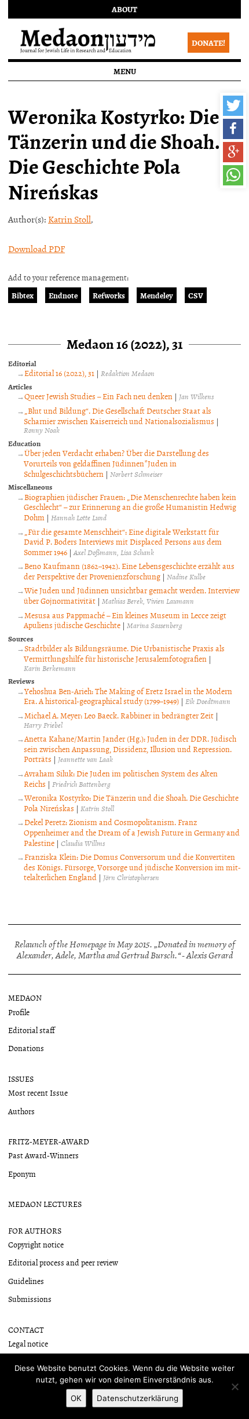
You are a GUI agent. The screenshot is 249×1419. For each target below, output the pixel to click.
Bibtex (23, 295)
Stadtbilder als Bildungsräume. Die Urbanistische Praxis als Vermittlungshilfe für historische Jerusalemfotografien (124, 653)
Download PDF (36, 249)
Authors (21, 1111)
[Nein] (234, 1386)
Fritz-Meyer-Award (48, 1141)
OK (76, 1398)
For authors (34, 1230)
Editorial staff (31, 1030)
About (124, 9)
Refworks (109, 295)
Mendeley (156, 295)
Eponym (22, 1174)
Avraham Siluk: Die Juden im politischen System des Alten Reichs (121, 778)
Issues (21, 1079)
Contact (26, 1329)
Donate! (208, 43)
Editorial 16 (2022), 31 (59, 373)
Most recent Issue (38, 1092)
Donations (26, 1048)
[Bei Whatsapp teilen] (233, 175)
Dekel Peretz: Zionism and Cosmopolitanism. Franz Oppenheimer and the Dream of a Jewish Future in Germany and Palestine (132, 832)
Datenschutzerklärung (137, 1398)
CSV (195, 295)
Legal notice (28, 1343)
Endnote (63, 295)
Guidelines (26, 1281)
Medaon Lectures (45, 1204)
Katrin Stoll (69, 219)
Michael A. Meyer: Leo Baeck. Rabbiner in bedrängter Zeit (119, 715)
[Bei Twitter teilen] (233, 106)
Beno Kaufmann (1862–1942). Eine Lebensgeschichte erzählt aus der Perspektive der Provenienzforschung (129, 571)
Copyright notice (36, 1244)
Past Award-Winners (43, 1155)
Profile (19, 1012)
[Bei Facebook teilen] (233, 129)
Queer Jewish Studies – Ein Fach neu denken (98, 396)
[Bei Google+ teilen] (233, 152)
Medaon (25, 997)
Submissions (30, 1299)
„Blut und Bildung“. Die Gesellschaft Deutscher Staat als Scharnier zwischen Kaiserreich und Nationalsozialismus (119, 415)
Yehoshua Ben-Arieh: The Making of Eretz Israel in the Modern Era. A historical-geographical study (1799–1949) (128, 696)
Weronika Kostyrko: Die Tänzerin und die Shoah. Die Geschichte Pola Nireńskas (131, 802)
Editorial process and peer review (63, 1262)
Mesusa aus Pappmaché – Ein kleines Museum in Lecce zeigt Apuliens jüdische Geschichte (125, 620)
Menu (124, 71)
